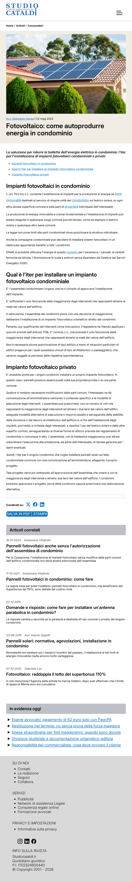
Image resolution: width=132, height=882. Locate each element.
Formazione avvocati (34, 812)
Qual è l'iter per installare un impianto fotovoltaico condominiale (52, 169)
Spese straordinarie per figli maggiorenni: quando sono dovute (66, 732)
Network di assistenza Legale (41, 803)
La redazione (28, 773)
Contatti (24, 769)
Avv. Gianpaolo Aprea (20, 118)
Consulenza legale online (38, 807)
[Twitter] (28, 504)
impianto (72, 252)
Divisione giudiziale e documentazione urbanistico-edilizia (62, 738)
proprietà (71, 207)
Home (9, 25)
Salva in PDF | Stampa (27, 514)
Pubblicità (26, 799)
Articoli (20, 25)
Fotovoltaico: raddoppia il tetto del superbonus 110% (56, 674)
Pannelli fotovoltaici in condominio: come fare (49, 579)
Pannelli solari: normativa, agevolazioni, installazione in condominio (58, 643)
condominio (80, 200)
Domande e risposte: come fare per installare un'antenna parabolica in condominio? (60, 610)
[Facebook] (35, 504)
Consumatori (35, 25)
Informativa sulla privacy (37, 829)
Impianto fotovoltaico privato (30, 174)
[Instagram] (20, 841)
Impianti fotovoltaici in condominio (34, 163)
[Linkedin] (42, 504)
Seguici (24, 777)
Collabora (25, 782)
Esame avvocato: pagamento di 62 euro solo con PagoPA (62, 719)
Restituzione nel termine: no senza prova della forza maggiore (66, 726)
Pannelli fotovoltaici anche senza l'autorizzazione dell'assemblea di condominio (53, 548)
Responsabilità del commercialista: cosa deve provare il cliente (66, 745)
